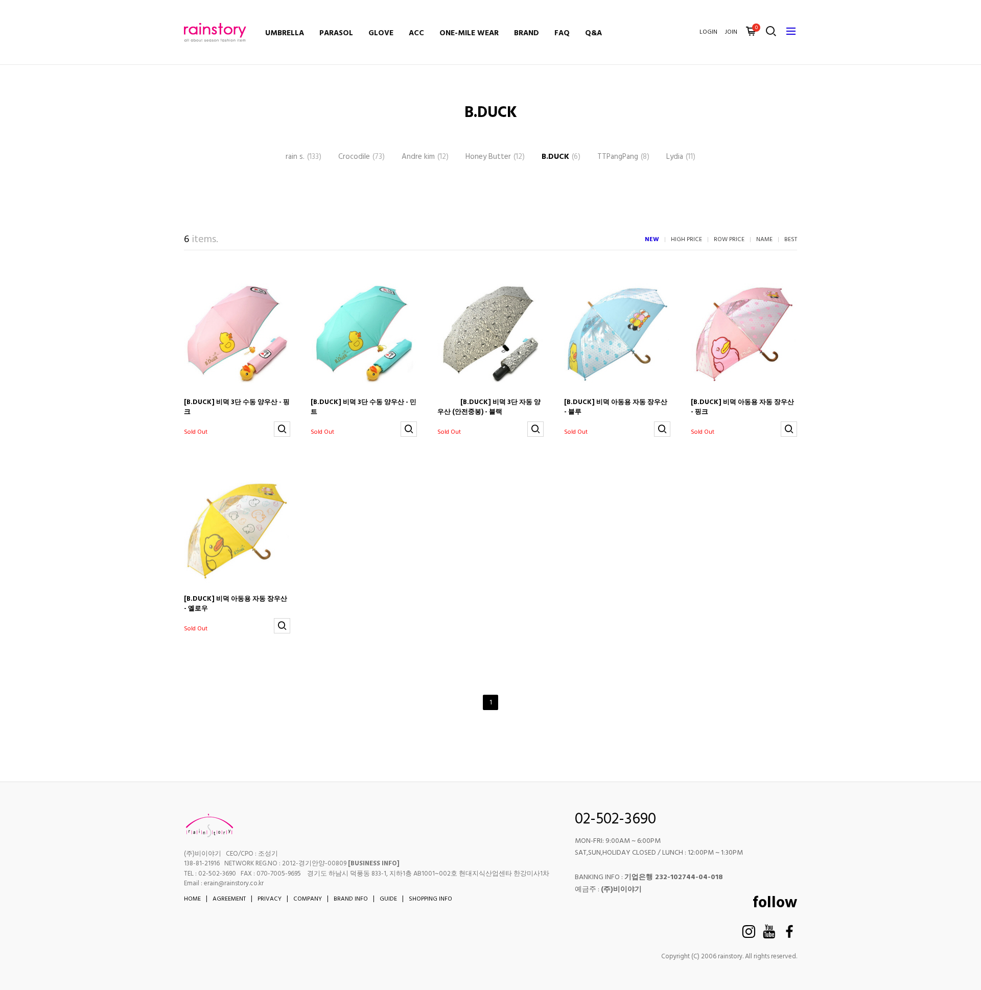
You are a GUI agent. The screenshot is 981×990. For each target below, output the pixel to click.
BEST (790, 239)
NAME (764, 239)
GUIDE (388, 899)
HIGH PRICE (686, 239)
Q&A (593, 33)
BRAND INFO (351, 899)
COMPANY (307, 899)
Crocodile (361, 157)
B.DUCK (561, 157)
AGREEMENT (229, 899)
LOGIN (708, 32)
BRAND (526, 33)
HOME (192, 899)
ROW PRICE (729, 239)
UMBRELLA (284, 33)
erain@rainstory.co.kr (234, 883)
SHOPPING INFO (430, 899)
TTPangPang (623, 157)
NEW (652, 239)
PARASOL (336, 33)
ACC (416, 33)
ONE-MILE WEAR (469, 33)
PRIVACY (270, 899)
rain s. (303, 157)
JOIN (731, 32)
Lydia (680, 157)
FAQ (562, 33)
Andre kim (425, 157)
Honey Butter (495, 157)
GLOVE (380, 33)
